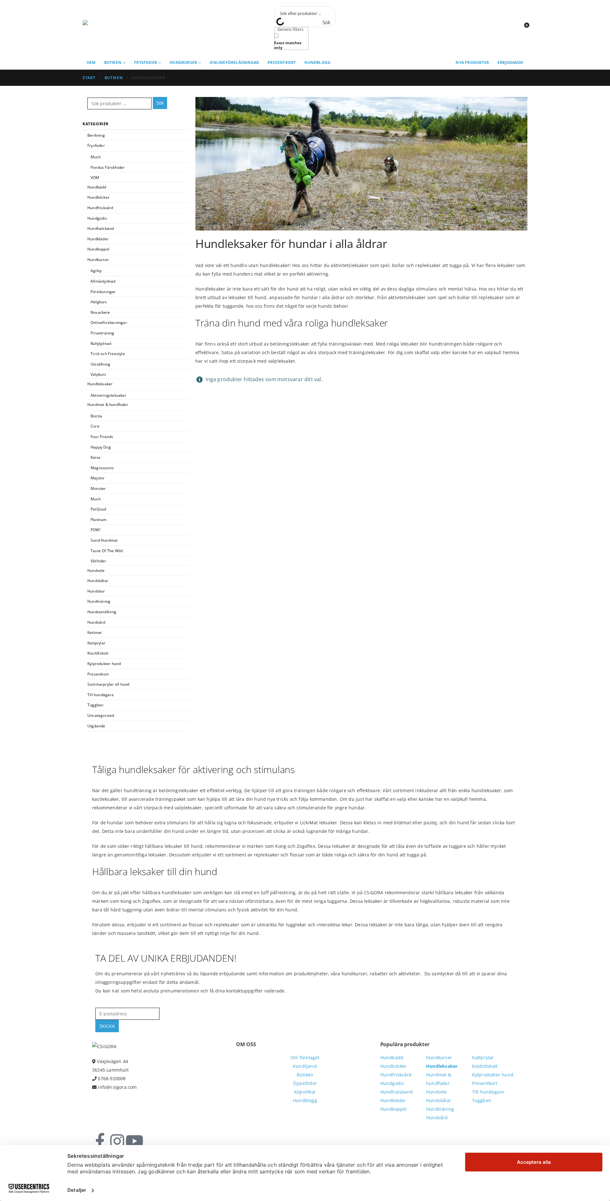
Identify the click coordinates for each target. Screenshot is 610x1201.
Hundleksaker (99, 384)
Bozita (96, 416)
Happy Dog (101, 447)
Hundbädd (96, 187)
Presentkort (282, 62)
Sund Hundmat (104, 540)
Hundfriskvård (100, 207)
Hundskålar (97, 580)
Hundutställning (101, 611)
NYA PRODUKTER (472, 62)
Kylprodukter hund (104, 663)
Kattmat (94, 632)
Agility (96, 270)
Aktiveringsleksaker (108, 395)
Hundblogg (317, 62)
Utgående (96, 726)
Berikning (96, 135)
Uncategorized (100, 715)
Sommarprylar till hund (108, 684)
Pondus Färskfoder (108, 167)
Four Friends (102, 436)
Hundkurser (183, 62)
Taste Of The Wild (107, 550)
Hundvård (96, 622)
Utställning (100, 364)
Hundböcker (98, 197)
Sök (160, 103)
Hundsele (96, 570)
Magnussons (102, 467)
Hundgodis (97, 218)
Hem (91, 62)
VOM (95, 177)
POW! (95, 529)
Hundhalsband (100, 228)
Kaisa (95, 457)
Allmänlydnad (103, 281)
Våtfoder (98, 561)
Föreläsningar (103, 291)
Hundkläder (98, 239)
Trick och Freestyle (108, 353)
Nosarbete (100, 312)
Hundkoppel (98, 249)
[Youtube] (134, 1141)
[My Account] (508, 28)
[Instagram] (117, 1141)
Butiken (112, 62)
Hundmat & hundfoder (107, 404)
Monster (98, 488)
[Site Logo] (111, 28)
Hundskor (96, 591)
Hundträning (98, 601)
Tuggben (95, 705)
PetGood (98, 509)
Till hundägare (100, 694)
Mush (96, 157)
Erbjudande (510, 62)
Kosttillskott (98, 653)
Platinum (99, 519)
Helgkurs (99, 302)
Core (95, 426)
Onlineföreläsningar (234, 62)
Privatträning (102, 333)
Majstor (98, 478)
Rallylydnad (101, 343)
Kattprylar (96, 643)
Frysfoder (145, 62)
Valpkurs (98, 374)
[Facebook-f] (100, 1141)
